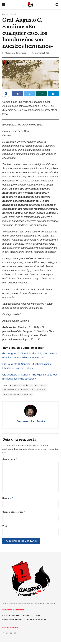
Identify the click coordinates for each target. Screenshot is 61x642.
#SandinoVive (38, 390)
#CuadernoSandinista (21, 385)
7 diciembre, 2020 (40, 53)
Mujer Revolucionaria (12, 619)
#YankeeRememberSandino (18, 394)
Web (4, 526)
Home (5, 14)
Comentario (10, 458)
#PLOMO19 (40, 385)
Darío (37, 616)
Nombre (7, 497)
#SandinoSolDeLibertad (16, 390)
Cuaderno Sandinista (15, 53)
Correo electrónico (14, 511)
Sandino (14, 14)
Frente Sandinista (10, 616)
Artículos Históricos (36, 619)
